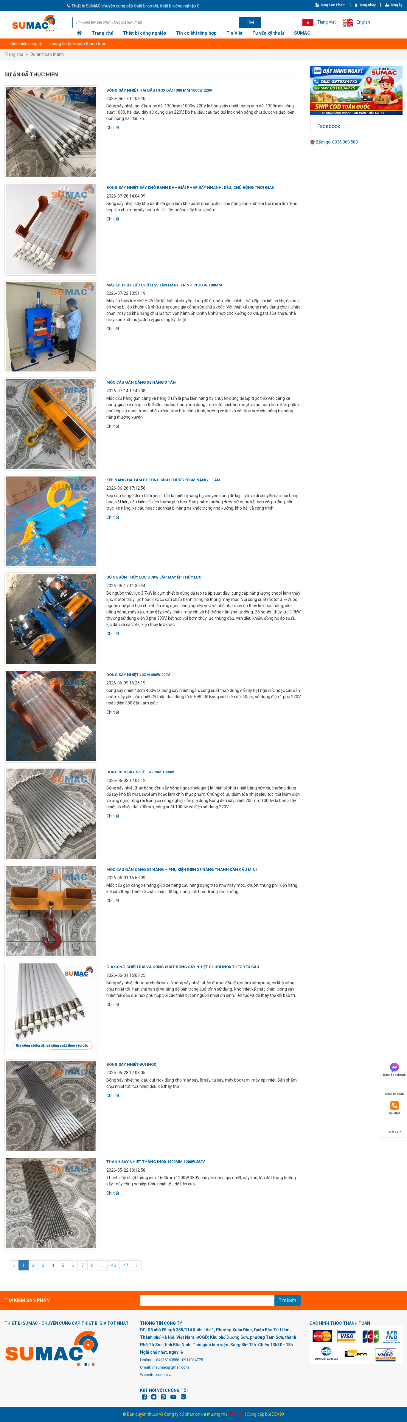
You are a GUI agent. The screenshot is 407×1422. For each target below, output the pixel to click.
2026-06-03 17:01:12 (125, 780)
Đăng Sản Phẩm (332, 5)
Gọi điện (394, 1113)
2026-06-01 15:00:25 (125, 975)
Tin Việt (234, 33)
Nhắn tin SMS (394, 1094)
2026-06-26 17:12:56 (125, 488)
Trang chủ (102, 33)
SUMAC (302, 33)
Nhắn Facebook (394, 1074)
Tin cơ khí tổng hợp (196, 33)
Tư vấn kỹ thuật (268, 33)
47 (125, 1265)
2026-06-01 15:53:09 (125, 877)
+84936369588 (166, 1360)
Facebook (328, 126)
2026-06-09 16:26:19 (125, 683)
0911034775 (192, 1360)
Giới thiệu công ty (26, 43)
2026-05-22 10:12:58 (125, 1170)
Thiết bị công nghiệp (144, 33)
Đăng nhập (367, 5)
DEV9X (278, 1414)
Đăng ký (396, 5)
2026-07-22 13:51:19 (125, 293)
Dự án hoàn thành (47, 54)
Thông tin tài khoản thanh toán (77, 43)
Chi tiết (112, 127)
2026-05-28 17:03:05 (125, 1072)
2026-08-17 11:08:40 (125, 98)
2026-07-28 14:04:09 (125, 196)
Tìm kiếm (287, 1300)
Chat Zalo (395, 1132)
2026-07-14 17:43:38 (125, 390)
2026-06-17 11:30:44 (125, 585)
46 (113, 1265)
